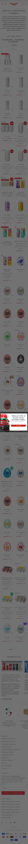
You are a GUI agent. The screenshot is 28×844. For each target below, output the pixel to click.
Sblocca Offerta (18, 425)
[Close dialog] (26, 414)
